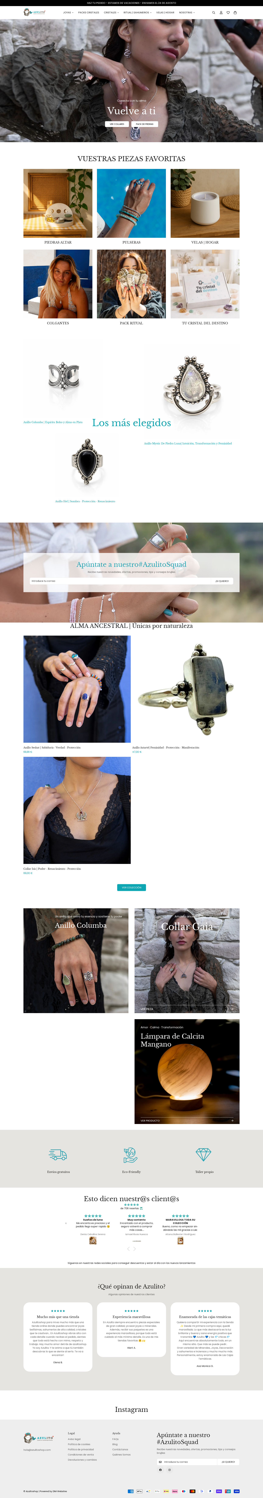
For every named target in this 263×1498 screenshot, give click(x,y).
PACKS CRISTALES (88, 12)
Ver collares (117, 124)
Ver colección (131, 887)
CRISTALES (110, 12)
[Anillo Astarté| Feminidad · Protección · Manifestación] (186, 689)
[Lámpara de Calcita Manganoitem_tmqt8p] (187, 1071)
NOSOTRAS (185, 12)
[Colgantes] (57, 284)
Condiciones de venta (81, 1454)
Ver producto (150, 1120)
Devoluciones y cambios (82, 1460)
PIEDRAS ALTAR (58, 242)
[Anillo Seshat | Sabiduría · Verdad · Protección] (77, 689)
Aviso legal (74, 1439)
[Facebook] (160, 1470)
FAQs (115, 1439)
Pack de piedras (144, 124)
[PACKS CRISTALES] (57, 203)
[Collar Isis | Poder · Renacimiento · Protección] (77, 810)
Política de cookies (79, 1444)
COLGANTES (58, 323)
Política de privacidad (81, 1449)
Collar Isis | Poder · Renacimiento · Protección (52, 868)
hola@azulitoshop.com (37, 1450)
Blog (114, 1444)
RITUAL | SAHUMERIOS (136, 12)
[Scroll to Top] (257, 1481)
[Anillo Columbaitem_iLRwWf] (75, 1016)
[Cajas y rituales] (131, 284)
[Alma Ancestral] (131, 203)
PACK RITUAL (131, 323)
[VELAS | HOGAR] (205, 203)
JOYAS (67, 12)
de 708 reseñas (129, 1208)
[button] (235, 12)
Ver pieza (147, 1009)
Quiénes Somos (121, 1454)
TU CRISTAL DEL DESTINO (205, 323)
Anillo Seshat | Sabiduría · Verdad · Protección (52, 747)
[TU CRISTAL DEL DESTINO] (205, 284)
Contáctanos (120, 1449)
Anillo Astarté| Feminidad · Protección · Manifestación (165, 747)
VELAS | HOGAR (165, 12)
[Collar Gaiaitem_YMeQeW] (187, 960)
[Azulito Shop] (34, 12)
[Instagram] (169, 1470)
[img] (131, 1205)
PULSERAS (131, 242)
